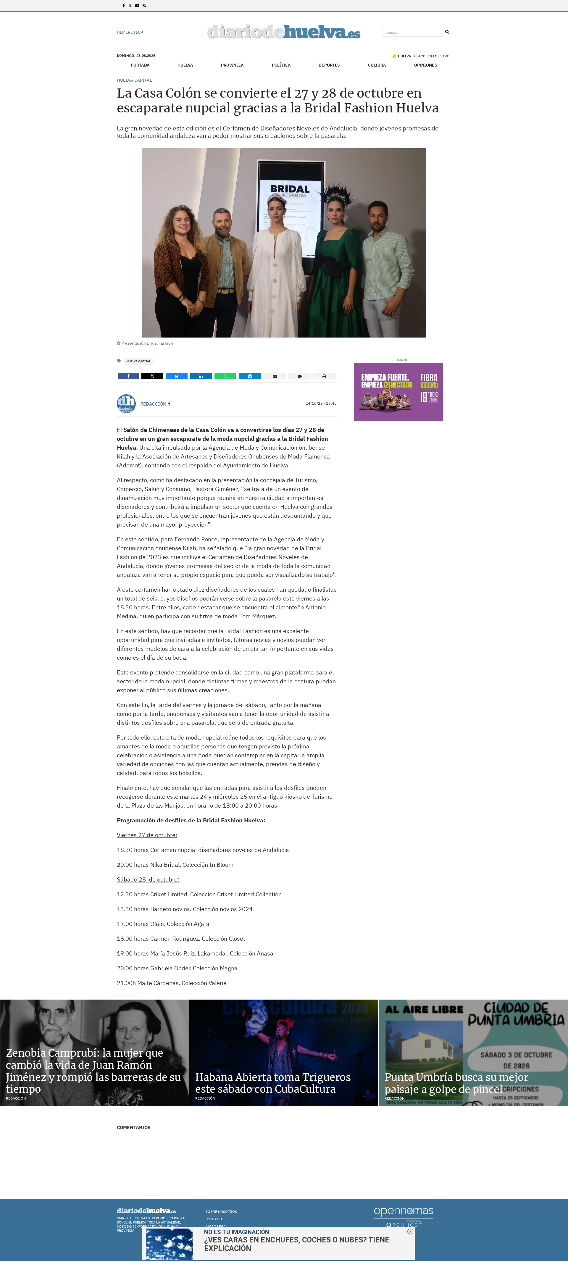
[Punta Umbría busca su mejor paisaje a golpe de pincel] (473, 1053)
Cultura (377, 65)
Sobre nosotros (221, 1211)
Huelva (185, 65)
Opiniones (425, 65)
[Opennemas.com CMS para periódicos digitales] (403, 1217)
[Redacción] (126, 403)
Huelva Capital (139, 361)
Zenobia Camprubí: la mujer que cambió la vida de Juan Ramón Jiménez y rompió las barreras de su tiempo (93, 1071)
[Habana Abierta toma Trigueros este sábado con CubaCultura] (283, 1053)
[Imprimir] (324, 376)
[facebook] (169, 404)
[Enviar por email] (275, 376)
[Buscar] (447, 32)
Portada (140, 65)
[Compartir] (128, 376)
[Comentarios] (299, 376)
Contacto (215, 1219)
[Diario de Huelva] (284, 32)
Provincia (232, 65)
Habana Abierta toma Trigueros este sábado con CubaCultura (273, 1083)
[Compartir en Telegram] (250, 376)
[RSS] (144, 5)
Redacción (153, 404)
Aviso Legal (216, 1226)
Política (281, 65)
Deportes (329, 65)
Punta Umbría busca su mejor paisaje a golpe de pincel (456, 1083)
